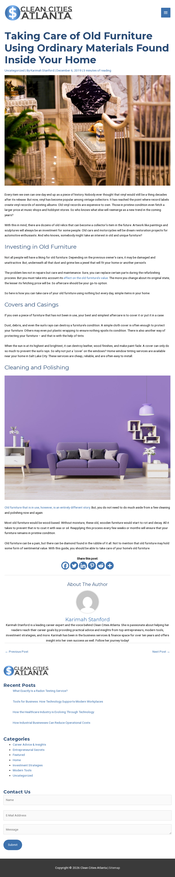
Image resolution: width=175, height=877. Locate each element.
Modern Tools (22, 770)
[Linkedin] (83, 566)
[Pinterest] (92, 566)
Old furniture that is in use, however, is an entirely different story (47, 507)
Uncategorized (15, 70)
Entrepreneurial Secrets (28, 750)
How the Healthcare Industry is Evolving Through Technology (53, 712)
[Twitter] (74, 566)
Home (17, 760)
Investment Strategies (28, 765)
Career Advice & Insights (29, 744)
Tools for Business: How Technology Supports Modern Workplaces (58, 701)
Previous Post (16, 651)
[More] (110, 566)
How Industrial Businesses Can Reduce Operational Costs (51, 722)
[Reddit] (101, 566)
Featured (19, 755)
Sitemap (114, 867)
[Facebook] (65, 566)
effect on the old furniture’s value (86, 278)
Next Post (161, 651)
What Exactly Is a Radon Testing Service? (40, 691)
